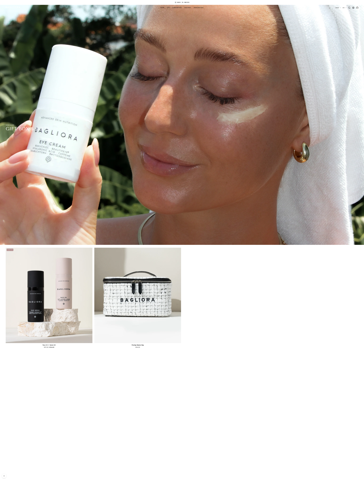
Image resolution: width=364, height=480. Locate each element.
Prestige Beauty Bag (138, 345)
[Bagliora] (13, 7)
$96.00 (137, 347)
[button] (187, 8)
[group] (182, 2)
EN (343, 8)
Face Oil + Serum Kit (49, 345)
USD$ (337, 8)
